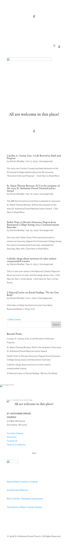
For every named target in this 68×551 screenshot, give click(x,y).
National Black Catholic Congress (22, 481)
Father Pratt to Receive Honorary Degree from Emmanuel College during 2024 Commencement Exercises (33, 225)
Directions (11, 437)
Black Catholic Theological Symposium (25, 498)
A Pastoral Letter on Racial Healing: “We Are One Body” (33, 293)
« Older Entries (14, 319)
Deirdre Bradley (17, 161)
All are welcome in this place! (34, 114)
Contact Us (12, 441)
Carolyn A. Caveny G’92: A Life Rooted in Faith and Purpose (34, 157)
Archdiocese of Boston (17, 490)
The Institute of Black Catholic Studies (24, 507)
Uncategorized (46, 161)
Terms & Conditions (16, 444)
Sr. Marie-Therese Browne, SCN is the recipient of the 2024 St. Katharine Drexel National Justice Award (33, 188)
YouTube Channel (15, 433)
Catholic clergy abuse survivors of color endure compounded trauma (31, 260)
